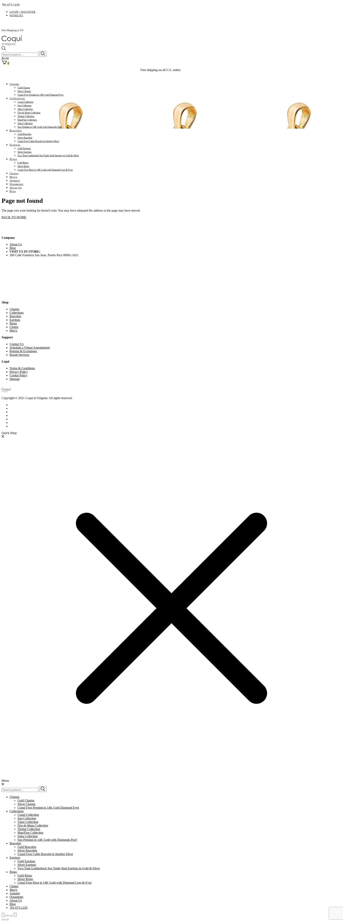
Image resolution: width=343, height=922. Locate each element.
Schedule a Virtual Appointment (30, 347)
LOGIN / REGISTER (23, 11)
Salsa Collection (25, 123)
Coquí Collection (25, 102)
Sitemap (15, 379)
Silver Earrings (24, 152)
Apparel (15, 180)
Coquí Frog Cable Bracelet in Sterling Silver (38, 141)
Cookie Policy (18, 375)
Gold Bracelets (24, 134)
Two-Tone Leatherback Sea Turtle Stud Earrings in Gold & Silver (48, 155)
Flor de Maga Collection (28, 112)
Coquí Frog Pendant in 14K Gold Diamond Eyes (40, 94)
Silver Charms (24, 91)
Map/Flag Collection (27, 119)
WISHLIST (16, 15)
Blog (13, 191)
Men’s (13, 176)
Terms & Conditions (22, 368)
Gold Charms (23, 87)
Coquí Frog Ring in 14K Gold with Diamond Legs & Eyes (45, 169)
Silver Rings (23, 166)
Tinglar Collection (25, 116)
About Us (16, 187)
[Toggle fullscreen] (11, 915)
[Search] (42, 54)
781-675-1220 (18, 907)
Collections (17, 98)
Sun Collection (24, 105)
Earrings (15, 144)
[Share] (7, 915)
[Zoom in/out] (15, 915)
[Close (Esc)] (3, 915)
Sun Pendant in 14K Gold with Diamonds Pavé (39, 127)
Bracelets (16, 130)
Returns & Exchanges (23, 351)
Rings (13, 159)
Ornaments (16, 184)
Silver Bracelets (24, 137)
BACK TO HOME (14, 217)
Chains (14, 173)
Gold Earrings (24, 148)
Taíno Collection (25, 109)
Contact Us (17, 344)
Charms (14, 84)
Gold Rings (22, 162)
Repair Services (19, 354)
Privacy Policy (19, 371)
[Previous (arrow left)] (3, 919)
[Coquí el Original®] (12, 44)
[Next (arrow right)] (7, 919)
